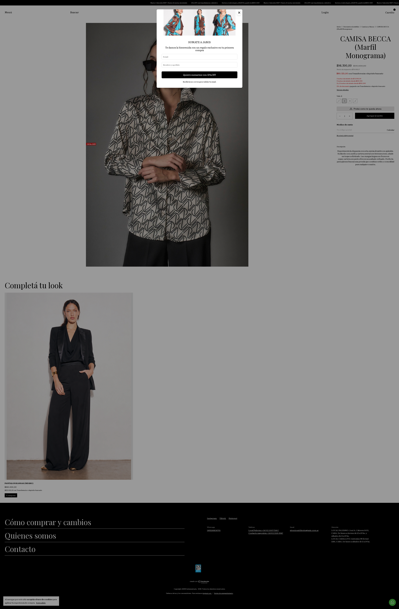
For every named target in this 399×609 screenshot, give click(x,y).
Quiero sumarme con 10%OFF (199, 74)
